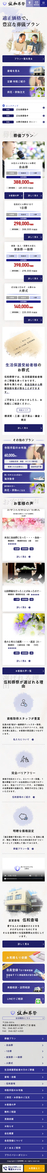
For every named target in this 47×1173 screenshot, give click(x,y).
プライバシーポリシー (15, 1155)
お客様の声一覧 (23, 671)
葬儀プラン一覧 (21, 849)
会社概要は (23, 1018)
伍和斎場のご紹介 (21, 797)
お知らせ (9, 1126)
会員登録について (13, 1141)
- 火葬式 (8, 1063)
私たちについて (21, 739)
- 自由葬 (8, 1045)
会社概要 (9, 1133)
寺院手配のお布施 (13, 1090)
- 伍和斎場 (9, 1083)
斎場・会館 (10, 1077)
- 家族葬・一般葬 (13, 1057)
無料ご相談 (10, 1112)
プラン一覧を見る (23, 59)
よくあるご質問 (12, 1148)
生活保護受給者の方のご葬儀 (19, 1070)
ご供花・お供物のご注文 (17, 1097)
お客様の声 (14, 196)
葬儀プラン (10, 1038)
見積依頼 (9, 1119)
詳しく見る (33, 196)
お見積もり (34, 1168)
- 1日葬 (8, 1051)
